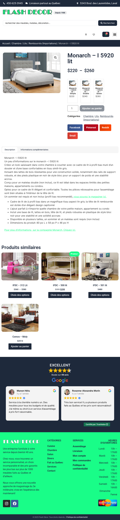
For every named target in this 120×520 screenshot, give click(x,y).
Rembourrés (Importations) (43, 43)
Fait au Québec (55, 462)
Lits (25, 43)
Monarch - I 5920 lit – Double (86, 90)
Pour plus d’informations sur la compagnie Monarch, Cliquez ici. (40, 229)
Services (51, 466)
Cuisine (51, 446)
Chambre (16, 43)
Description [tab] (10, 149)
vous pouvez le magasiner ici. (89, 196)
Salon (50, 454)
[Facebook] (14, 503)
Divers (50, 458)
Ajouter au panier (92, 108)
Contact (51, 470)
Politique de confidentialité (77, 517)
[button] (114, 34)
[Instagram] (6, 503)
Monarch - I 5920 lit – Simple (73, 90)
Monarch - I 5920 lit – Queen (99, 90)
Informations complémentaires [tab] (34, 149)
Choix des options (20, 295)
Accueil (6, 43)
